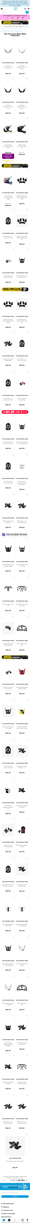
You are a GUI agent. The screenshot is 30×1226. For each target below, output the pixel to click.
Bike (12, 31)
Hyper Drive (9, 1222)
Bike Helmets (18, 31)
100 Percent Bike (5, 31)
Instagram (22, 1222)
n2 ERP (21, 1177)
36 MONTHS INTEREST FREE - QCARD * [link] (8, 156)
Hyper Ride (3, 1222)
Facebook (27, 1222)
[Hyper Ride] (13, 8)
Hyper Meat (14, 1222)
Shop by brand (6, 1217)
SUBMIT (15, 1196)
